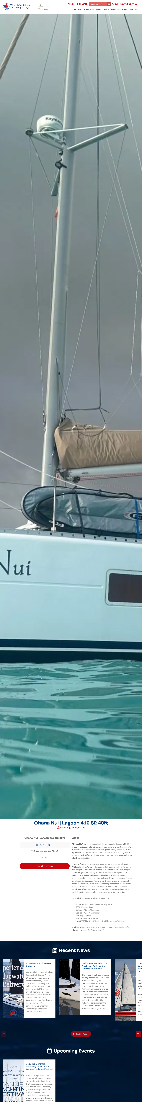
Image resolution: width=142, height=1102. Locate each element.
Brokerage (88, 9)
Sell (106, 9)
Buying (99, 9)
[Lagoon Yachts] (40, 5)
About (125, 9)
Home (73, 9)
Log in (72, 4)
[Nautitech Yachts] (40, 9)
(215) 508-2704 (121, 4)
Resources (115, 9)
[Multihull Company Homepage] (17, 6)
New (79, 9)
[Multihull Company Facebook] (130, 4)
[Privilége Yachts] (47, 5)
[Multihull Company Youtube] (136, 4)
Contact (133, 9)
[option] (29, 988)
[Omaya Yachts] (47, 9)
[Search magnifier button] (109, 4)
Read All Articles (82, 1034)
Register (83, 4)
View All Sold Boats (44, 866)
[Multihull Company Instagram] (133, 4)
